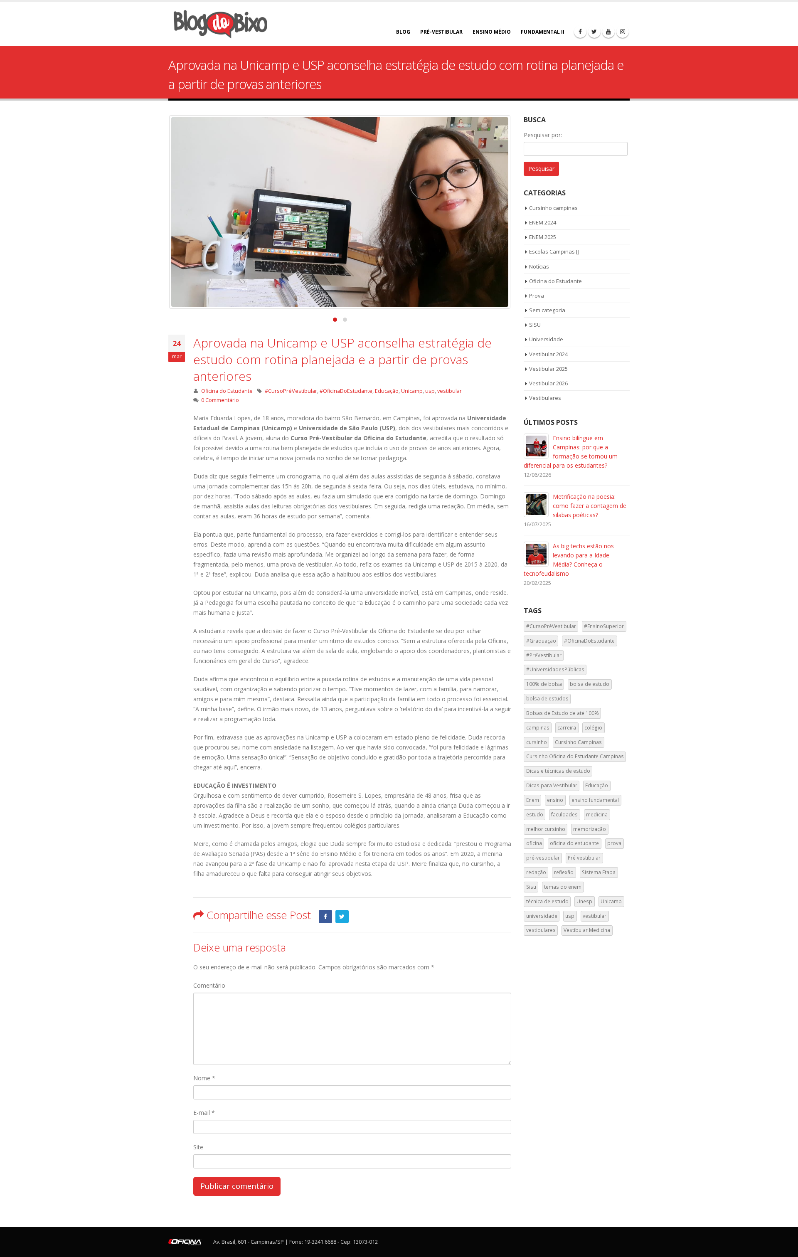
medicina (597, 814)
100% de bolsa (544, 684)
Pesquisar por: (543, 135)
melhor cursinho (545, 829)
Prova (536, 295)
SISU (535, 324)
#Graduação (541, 640)
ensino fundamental (595, 799)
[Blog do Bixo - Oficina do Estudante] (220, 24)
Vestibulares (545, 398)
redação (536, 872)
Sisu (531, 886)
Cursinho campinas (553, 208)
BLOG (403, 31)
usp (430, 390)
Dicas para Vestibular (551, 785)
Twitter (342, 916)
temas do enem (562, 886)
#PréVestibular (544, 655)
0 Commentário (220, 400)
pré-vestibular (543, 857)
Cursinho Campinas (578, 742)
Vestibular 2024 (548, 354)
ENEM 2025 (542, 237)
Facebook (325, 916)
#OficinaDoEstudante (346, 390)
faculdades (564, 814)
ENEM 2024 (542, 222)
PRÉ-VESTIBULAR (441, 31)
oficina (534, 843)
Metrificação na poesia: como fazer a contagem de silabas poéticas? (589, 506)
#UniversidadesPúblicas (555, 669)
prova (614, 843)
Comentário (209, 985)
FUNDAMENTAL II (542, 31)
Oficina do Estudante (227, 390)
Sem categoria (547, 310)
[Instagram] (622, 31)
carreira (566, 727)
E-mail (204, 1113)
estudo (534, 814)
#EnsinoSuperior (604, 626)
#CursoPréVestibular (291, 390)
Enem (532, 799)
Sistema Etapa (599, 872)
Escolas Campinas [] (554, 251)
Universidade (546, 339)
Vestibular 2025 (548, 368)
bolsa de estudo (589, 684)
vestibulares (541, 930)
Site (198, 1147)
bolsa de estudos (547, 698)
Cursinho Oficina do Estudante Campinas (575, 756)
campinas (537, 727)
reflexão (564, 872)
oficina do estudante (574, 843)
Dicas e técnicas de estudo (558, 770)
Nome (204, 1078)
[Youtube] (608, 31)
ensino (555, 799)
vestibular (449, 390)
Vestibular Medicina (587, 930)
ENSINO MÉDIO (492, 31)
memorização (589, 829)
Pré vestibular (584, 857)
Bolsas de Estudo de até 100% (562, 713)
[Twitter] (594, 31)
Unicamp (412, 390)
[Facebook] (580, 31)
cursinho (536, 742)
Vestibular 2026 (548, 383)
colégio (593, 727)
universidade (541, 915)
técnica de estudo (547, 901)
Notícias (539, 266)
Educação (387, 390)
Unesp (584, 901)
